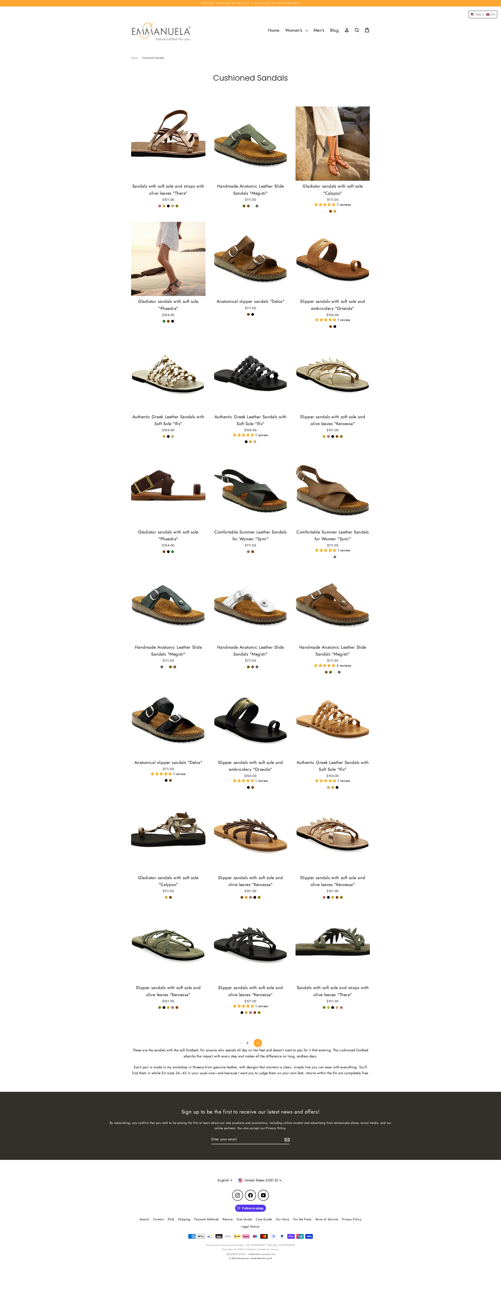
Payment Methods (206, 1219)
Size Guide (244, 1219)
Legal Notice (250, 1226)
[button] (325, 204)
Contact (158, 1219)
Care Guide (264, 1219)
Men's (319, 30)
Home (273, 30)
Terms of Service (326, 1219)
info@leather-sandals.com (261, 1254)
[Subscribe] (286, 1139)
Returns (227, 1219)
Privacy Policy (351, 1219)
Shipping (184, 1219)
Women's (294, 30)
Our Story (282, 1219)
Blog (334, 30)
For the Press (302, 1219)
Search (144, 1219)
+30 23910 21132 (235, 1254)
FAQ (171, 1219)
